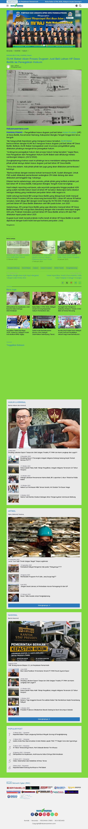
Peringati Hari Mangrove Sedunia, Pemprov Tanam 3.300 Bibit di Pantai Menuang (69, 309)
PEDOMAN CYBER (46, 821)
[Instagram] (44, 814)
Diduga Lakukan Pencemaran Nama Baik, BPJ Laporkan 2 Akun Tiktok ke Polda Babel (49, 478)
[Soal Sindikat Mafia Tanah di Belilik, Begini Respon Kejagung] (69, 247)
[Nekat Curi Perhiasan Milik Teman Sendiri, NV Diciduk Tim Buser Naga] (13, 489)
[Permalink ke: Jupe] (8, 66)
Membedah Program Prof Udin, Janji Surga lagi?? (38, 577)
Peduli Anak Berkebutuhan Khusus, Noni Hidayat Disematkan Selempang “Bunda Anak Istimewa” (43, 332)
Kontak (26, 821)
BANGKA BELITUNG (13, 55)
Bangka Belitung (13, 268)
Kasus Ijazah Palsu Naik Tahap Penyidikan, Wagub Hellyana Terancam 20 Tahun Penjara (49, 469)
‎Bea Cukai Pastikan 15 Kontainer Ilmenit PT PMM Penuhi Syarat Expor (44, 671)
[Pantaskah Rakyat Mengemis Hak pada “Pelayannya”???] (13, 568)
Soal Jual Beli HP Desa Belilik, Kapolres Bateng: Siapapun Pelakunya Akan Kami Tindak (42, 257)
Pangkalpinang (71, 268)
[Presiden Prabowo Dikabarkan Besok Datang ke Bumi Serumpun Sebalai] (13, 711)
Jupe (12, 66)
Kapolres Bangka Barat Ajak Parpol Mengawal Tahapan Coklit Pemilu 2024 (23, 275)
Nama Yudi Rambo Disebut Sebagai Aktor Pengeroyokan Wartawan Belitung (48, 497)
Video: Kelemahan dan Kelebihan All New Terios (30, 761)
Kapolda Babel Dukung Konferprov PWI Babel (29, 767)
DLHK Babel (66, 141)
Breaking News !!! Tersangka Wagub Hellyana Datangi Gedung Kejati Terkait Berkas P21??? (47, 459)
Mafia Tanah (59, 268)
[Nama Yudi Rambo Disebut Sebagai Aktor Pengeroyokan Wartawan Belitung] (13, 499)
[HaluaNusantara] (16, 5)
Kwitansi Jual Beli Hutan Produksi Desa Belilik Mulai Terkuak (18, 256)
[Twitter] (36, 814)
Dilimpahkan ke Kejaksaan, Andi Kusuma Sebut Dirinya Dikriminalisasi (18, 309)
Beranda (35, 821)
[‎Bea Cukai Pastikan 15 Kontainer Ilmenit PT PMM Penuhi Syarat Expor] (13, 672)
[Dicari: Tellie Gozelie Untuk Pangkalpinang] (13, 598)
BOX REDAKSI (59, 821)
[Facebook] (32, 814)
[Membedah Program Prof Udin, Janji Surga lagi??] (13, 578)
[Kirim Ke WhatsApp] (79, 282)
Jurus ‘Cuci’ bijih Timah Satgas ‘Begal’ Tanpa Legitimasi (28, 561)
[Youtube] (48, 814)
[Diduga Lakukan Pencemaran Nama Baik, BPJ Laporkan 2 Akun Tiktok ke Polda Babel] (13, 479)
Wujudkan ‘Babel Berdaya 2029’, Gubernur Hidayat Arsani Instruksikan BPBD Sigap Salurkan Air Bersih (18, 332)
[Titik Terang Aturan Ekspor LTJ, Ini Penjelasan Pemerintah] (44, 641)
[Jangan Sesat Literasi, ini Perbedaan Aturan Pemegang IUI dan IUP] (13, 588)
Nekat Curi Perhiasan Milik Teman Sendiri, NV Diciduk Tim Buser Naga (45, 487)
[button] (10, 29)
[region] (44, 29)
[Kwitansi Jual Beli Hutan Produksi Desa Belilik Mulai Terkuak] (18, 247)
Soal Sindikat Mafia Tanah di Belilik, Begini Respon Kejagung (68, 256)
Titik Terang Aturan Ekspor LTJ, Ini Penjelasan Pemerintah (28, 665)
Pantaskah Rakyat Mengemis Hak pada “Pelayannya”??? (41, 567)
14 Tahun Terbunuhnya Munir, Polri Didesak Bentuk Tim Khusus (35, 748)
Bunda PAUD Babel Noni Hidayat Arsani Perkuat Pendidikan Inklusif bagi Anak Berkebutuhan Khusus (69, 332)
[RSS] (56, 814)
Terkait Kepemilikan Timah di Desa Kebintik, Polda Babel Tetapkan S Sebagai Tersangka (64, 275)
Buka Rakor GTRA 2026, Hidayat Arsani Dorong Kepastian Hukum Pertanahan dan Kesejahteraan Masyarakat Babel (44, 309)
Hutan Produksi (70, 132)
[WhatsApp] (52, 814)
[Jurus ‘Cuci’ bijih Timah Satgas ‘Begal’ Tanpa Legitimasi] (44, 537)
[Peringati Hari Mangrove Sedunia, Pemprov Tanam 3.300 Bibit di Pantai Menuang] (69, 298)
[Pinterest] (40, 814)
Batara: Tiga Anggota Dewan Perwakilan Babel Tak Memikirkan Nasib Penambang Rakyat (50, 701)
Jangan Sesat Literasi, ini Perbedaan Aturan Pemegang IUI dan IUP (44, 586)
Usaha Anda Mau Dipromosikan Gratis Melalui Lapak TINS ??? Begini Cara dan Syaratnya (45, 741)
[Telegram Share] (75, 282)
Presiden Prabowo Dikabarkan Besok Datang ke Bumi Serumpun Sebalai (46, 710)
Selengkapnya (43, 605)
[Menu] (8, 5)
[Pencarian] (80, 5)
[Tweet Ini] (67, 282)
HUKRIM (23, 55)
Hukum (29, 55)
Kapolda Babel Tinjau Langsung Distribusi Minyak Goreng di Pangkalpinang (40, 734)
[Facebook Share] (62, 282)
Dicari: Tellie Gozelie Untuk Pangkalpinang (35, 596)
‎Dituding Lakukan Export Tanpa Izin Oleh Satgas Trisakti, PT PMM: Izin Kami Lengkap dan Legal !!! (42, 452)
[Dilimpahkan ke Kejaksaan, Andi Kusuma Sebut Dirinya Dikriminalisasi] (18, 298)
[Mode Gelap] (76, 5)
